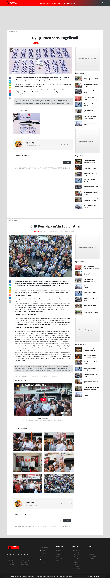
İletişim (44, 562)
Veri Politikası (10, 564)
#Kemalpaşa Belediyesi (21, 376)
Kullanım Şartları (25, 560)
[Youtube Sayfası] (17, 555)
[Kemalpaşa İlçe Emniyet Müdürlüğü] (26, 123)
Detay (90, 576)
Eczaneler (75, 556)
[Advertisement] (55, 18)
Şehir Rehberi (76, 566)
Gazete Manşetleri (77, 568)
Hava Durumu (76, 550)
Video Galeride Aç (43, 418)
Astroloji (91, 558)
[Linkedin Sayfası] (19, 555)
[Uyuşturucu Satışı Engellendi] (40, 60)
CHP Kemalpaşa (19, 331)
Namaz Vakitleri (77, 554)
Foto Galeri (45, 547)
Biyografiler (92, 554)
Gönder (67, 162)
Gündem (42, 3)
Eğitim (73, 3)
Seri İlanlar (75, 564)
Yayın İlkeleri (10, 562)
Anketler (91, 552)
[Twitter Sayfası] (11, 555)
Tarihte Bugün (76, 560)
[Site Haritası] (25, 555)
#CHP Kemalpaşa (52, 376)
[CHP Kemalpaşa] (27, 441)
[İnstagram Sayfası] (14, 555)
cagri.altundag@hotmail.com (33, 145)
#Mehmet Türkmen (33, 376)
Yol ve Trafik (76, 552)
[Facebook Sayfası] (8, 555)
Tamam (97, 576)
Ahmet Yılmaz (34, 331)
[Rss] (22, 555)
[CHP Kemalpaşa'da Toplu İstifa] (40, 256)
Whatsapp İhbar (25, 562)
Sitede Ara (92, 550)
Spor (59, 3)
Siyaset (54, 3)
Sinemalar (75, 562)
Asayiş (48, 3)
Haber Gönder (24, 564)
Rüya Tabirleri (92, 556)
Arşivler (44, 556)
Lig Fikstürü (76, 558)
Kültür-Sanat (65, 3)
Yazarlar (44, 553)
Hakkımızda (10, 560)
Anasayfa (10, 31)
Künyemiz (45, 559)
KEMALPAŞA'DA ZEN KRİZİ (91, 79)
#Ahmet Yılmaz (43, 376)
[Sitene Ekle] (28, 555)
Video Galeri (45, 550)
